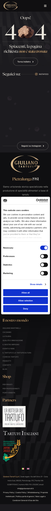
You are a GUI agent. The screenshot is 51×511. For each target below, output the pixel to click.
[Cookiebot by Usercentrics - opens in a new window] (36, 200)
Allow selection (25, 300)
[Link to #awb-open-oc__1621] (45, 6)
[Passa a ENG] (28, 468)
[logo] (11, 2)
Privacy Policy (8, 492)
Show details (36, 284)
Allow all (25, 292)
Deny (25, 308)
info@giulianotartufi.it (25, 488)
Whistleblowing (33, 492)
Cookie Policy (21, 492)
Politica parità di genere (25, 496)
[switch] (44, 256)
